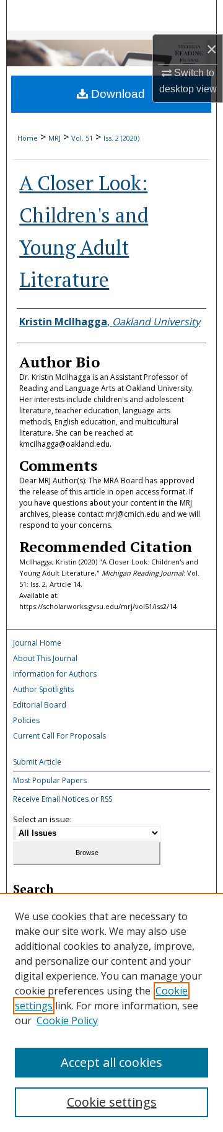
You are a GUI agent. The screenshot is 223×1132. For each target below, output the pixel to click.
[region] (111, 1012)
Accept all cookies (111, 1062)
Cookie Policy (67, 1020)
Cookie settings (112, 1102)
